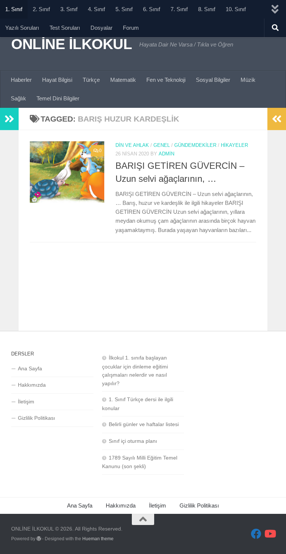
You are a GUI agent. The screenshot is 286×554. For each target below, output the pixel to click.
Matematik (123, 80)
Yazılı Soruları (22, 28)
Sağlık (18, 98)
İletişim (26, 402)
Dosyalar (101, 28)
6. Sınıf (151, 9)
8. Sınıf (206, 9)
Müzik (248, 80)
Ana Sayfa (30, 368)
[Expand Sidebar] (9, 119)
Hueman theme (98, 538)
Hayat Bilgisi (57, 80)
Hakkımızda (32, 385)
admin (166, 154)
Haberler (21, 80)
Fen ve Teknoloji (165, 80)
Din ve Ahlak (132, 145)
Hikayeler (234, 145)
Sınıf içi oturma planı (133, 441)
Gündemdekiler (195, 145)
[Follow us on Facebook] (256, 534)
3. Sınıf (68, 9)
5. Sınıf (124, 9)
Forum (131, 28)
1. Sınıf (13, 9)
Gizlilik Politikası (36, 418)
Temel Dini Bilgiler (57, 98)
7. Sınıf (179, 9)
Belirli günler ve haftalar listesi (144, 424)
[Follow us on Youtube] (269, 534)
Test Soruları (65, 28)
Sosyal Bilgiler (213, 80)
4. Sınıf (96, 9)
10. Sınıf (236, 9)
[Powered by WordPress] (38, 539)
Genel (161, 145)
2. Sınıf (41, 9)
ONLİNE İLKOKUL (71, 44)
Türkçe (91, 80)
